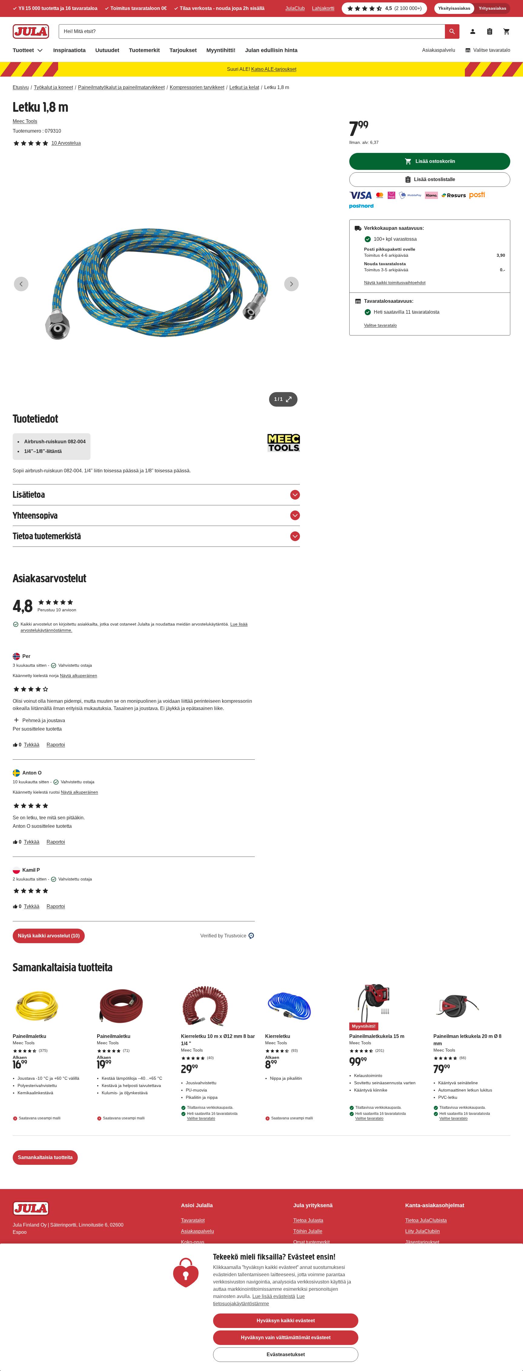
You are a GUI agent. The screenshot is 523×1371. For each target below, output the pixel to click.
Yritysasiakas (492, 8)
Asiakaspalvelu (438, 50)
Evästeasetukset (286, 1354)
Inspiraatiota (69, 50)
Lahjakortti (323, 8)
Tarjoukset (183, 50)
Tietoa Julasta (308, 1220)
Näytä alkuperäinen (78, 675)
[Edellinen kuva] (21, 284)
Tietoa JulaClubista (426, 1220)
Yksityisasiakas (454, 8)
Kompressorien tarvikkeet (197, 87)
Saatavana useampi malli (40, 1118)
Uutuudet (107, 50)
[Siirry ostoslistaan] (489, 31)
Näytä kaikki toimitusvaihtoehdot (395, 282)
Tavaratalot (193, 1220)
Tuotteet (23, 50)
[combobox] (259, 31)
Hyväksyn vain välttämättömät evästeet (286, 1337)
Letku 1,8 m (276, 87)
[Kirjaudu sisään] (472, 31)
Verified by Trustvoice (223, 935)
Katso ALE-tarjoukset (273, 69)
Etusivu (21, 87)
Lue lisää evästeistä (273, 1296)
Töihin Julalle (307, 1231)
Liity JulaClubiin (422, 1231)
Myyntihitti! (220, 50)
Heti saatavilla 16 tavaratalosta (212, 1116)
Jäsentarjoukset (422, 1242)
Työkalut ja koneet (53, 87)
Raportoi (56, 744)
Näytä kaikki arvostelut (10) (49, 935)
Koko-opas (192, 1242)
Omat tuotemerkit (311, 1242)
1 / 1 (278, 399)
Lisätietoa (29, 494)
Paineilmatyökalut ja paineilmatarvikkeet (121, 87)
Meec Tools (25, 121)
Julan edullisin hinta (271, 50)
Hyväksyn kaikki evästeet (286, 1320)
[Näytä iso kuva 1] (156, 284)
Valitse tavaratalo (491, 50)
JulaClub (295, 8)
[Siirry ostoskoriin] (506, 31)
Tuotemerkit (144, 50)
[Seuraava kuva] (291, 284)
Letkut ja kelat (244, 87)
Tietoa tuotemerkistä (47, 536)
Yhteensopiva (35, 515)
